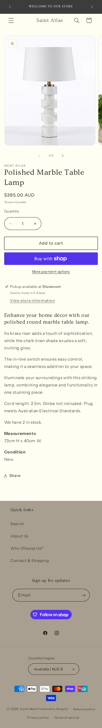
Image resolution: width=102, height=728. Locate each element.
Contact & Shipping (29, 560)
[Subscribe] (83, 595)
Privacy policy (38, 717)
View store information (32, 300)
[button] (11, 20)
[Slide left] (39, 155)
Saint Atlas (28, 709)
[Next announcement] (92, 7)
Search (17, 523)
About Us (19, 536)
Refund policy (84, 709)
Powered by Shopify (52, 709)
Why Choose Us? (26, 548)
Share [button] (15, 475)
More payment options (51, 272)
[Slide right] (63, 155)
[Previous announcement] (10, 7)
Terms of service (67, 717)
